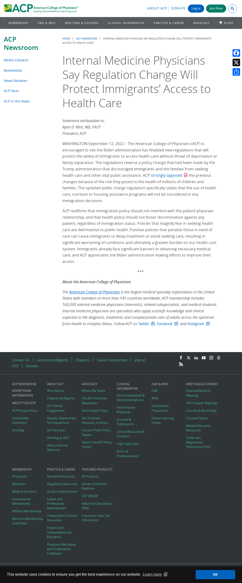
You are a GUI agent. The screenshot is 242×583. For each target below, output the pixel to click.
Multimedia (13, 70)
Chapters (82, 360)
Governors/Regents (52, 360)
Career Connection (112, 360)
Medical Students (24, 492)
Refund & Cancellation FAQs (97, 506)
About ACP (157, 8)
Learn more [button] (152, 574)
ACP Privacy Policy (25, 411)
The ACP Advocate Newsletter (94, 400)
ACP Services (56, 430)
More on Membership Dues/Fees (27, 521)
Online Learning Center (162, 420)
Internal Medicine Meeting (198, 393)
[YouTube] (204, 358)
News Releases (15, 80)
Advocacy (201, 23)
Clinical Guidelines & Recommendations (131, 397)
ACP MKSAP (90, 496)
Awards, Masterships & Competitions (61, 420)
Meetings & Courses (82, 23)
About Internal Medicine (57, 447)
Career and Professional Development (56, 503)
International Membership (21, 501)
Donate (178, 8)
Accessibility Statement (20, 420)
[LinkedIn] (196, 358)
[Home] (41, 8)
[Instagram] (211, 358)
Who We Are (55, 391)
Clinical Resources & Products (130, 434)
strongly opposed (166, 175)
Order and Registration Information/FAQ (198, 442)
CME (154, 391)
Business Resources (60, 476)
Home (66, 38)
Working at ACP (58, 438)
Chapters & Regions (60, 398)
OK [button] (215, 574)
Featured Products (97, 470)
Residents (19, 484)
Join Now (216, 8)
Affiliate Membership (26, 511)
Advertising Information (22, 393)
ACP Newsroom (21, 43)
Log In (196, 8)
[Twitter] (188, 358)
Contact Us (21, 360)
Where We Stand (93, 391)
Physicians (19, 476)
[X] (236, 62)
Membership (19, 23)
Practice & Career (169, 23)
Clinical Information (126, 23)
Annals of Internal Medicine (94, 486)
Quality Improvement (62, 492)
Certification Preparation (160, 408)
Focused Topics (196, 418)
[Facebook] (236, 53)
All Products (90, 476)
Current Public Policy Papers (96, 432)
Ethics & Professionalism (128, 453)
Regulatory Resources (62, 484)
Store (228, 23)
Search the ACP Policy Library (97, 444)
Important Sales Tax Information (96, 518)
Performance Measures (126, 410)
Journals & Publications (125, 422)
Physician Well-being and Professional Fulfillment (61, 549)
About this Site (24, 403)
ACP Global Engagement (56, 408)
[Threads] (218, 358)
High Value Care (128, 444)
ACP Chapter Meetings (202, 403)
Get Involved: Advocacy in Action (95, 420)
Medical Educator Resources (198, 428)
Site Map (18, 430)
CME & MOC (47, 23)
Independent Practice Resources (62, 518)
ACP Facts (11, 90)
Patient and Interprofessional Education (59, 532)
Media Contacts (16, 60)
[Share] (236, 72)
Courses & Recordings (201, 411)
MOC (155, 398)
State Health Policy (95, 411)
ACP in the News (17, 101)
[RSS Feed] (181, 364)
